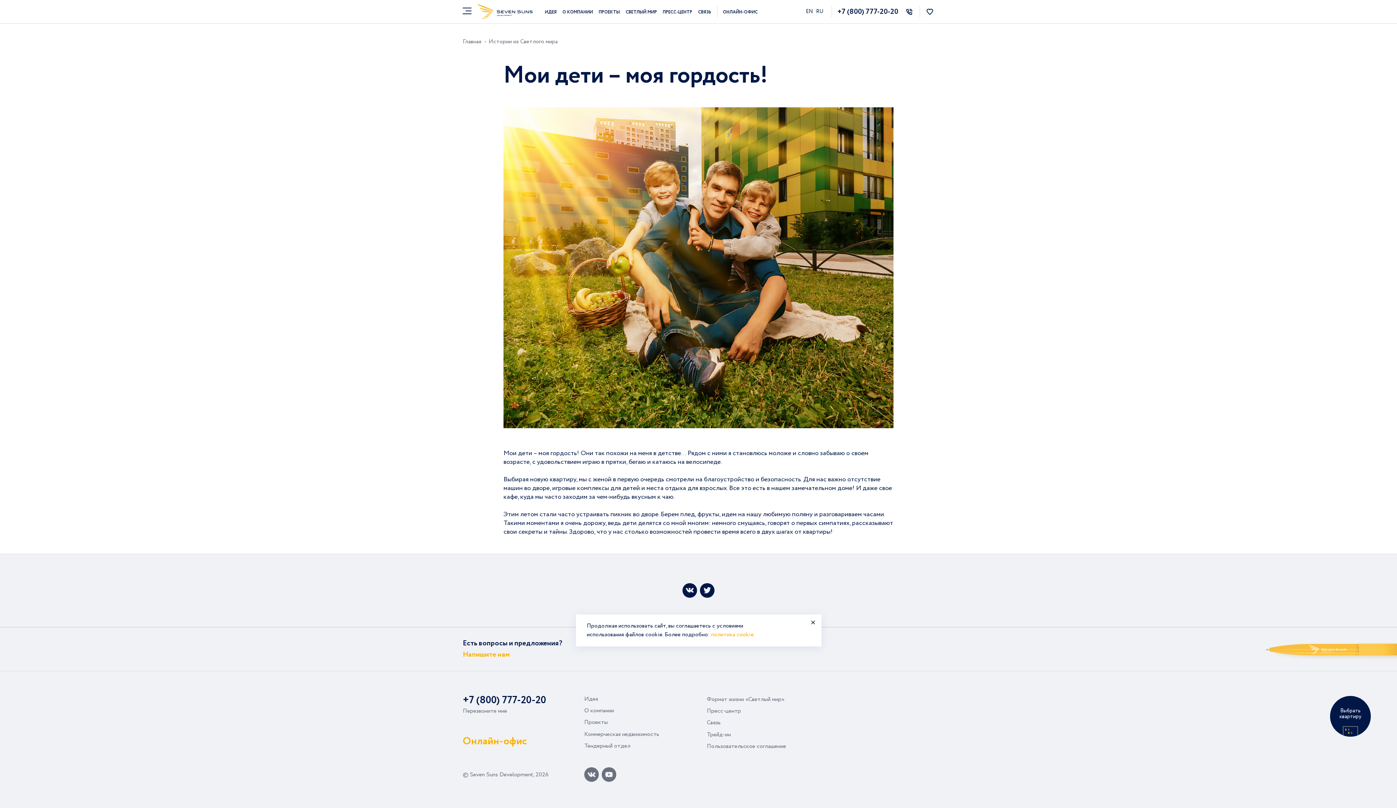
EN (810, 11)
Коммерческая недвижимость (621, 734)
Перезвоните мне (485, 711)
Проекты (609, 12)
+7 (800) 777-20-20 (867, 12)
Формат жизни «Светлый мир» (745, 699)
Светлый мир (641, 12)
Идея (551, 12)
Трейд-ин (719, 735)
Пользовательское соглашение (746, 746)
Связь (704, 12)
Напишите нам (486, 654)
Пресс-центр (677, 12)
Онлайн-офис (740, 12)
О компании (577, 12)
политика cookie (732, 634)
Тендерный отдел (607, 746)
